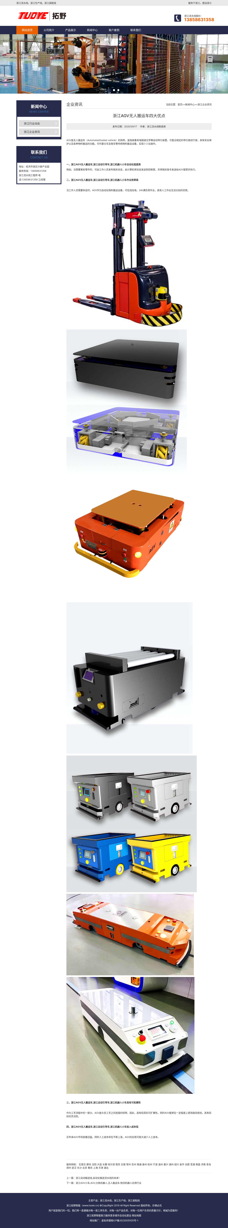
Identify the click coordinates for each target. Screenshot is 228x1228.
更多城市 (115, 1215)
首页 (180, 104)
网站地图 (136, 1215)
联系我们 (135, 30)
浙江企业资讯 (32, 132)
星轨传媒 (106, 1220)
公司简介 (49, 30)
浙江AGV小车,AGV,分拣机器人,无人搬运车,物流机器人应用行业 (108, 1182)
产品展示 (70, 30)
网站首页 (27, 30)
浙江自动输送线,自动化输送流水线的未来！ (98, 1177)
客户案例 (114, 30)
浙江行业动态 (32, 123)
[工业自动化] (56, 16)
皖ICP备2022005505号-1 (124, 1220)
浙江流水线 (153, 126)
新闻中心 (92, 30)
